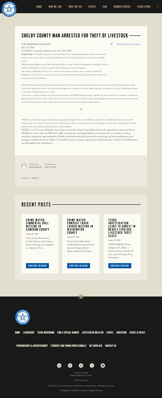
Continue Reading (38, 266)
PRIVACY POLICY (79, 391)
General (35, 178)
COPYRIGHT (65, 391)
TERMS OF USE (95, 391)
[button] (158, 6)
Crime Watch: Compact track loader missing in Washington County (80, 226)
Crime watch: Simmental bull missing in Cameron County (37, 224)
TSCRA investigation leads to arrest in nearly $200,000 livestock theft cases (122, 227)
